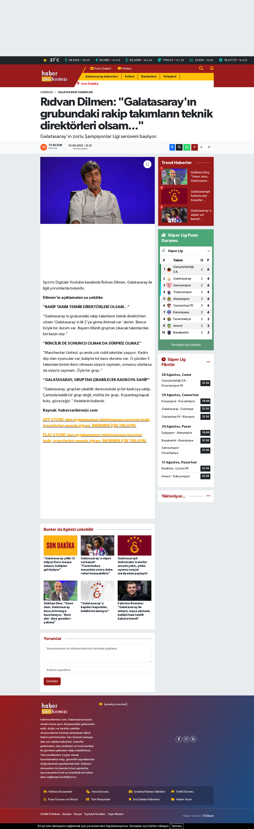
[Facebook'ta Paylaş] (172, 147)
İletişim (67, 814)
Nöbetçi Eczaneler (60, 791)
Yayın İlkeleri (115, 814)
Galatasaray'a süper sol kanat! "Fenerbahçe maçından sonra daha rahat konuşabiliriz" (97, 566)
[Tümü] (208, 496)
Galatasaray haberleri (101, 76)
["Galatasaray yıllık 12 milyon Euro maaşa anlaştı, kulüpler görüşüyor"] (60, 545)
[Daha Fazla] (194, 147)
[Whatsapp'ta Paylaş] (186, 147)
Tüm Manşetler (100, 799)
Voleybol (169, 76)
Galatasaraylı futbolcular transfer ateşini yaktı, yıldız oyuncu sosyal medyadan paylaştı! (132, 566)
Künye (78, 814)
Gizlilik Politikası (50, 814)
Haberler (46, 92)
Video (126, 68)
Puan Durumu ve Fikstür (63, 799)
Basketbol (148, 76)
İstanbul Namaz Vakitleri (149, 791)
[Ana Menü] (210, 68)
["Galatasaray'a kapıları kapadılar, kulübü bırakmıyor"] (97, 590)
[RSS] (193, 739)
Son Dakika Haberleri (146, 799)
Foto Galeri (102, 68)
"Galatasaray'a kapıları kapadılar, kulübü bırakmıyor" (95, 607)
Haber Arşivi (184, 799)
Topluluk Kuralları (94, 814)
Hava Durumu (100, 791)
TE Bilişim (208, 815)
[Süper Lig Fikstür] (208, 362)
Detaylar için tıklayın (186, 345)
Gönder (52, 681)
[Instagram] (186, 739)
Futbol (129, 76)
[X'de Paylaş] (179, 147)
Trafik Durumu (184, 791)
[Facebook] (179, 739)
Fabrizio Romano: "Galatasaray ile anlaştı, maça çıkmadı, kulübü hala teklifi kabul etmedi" (134, 611)
